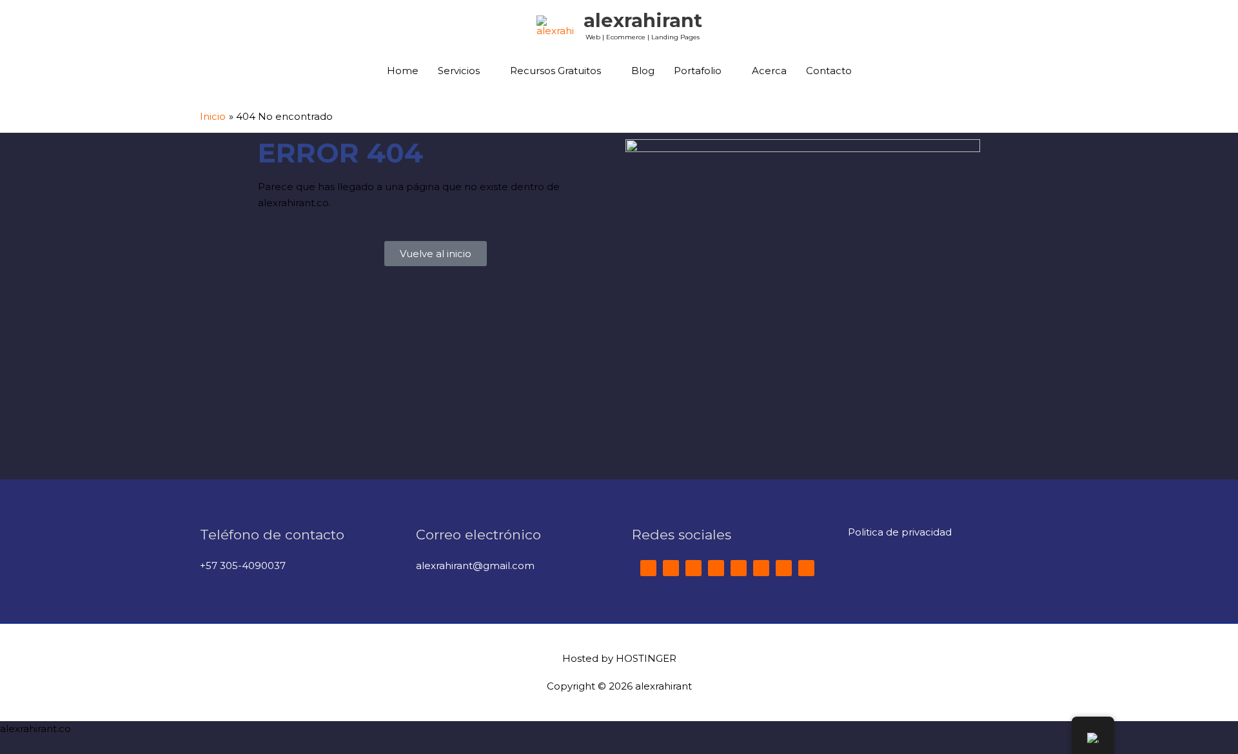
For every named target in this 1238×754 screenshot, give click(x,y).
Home (402, 70)
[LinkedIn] (693, 568)
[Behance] (784, 568)
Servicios (459, 70)
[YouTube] (716, 568)
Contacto (829, 70)
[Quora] (761, 568)
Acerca (769, 70)
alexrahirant (643, 20)
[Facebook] (648, 568)
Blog (642, 70)
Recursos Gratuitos (555, 70)
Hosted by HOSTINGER (619, 658)
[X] (671, 568)
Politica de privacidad (900, 532)
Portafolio (698, 70)
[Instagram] (739, 568)
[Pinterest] (806, 568)
